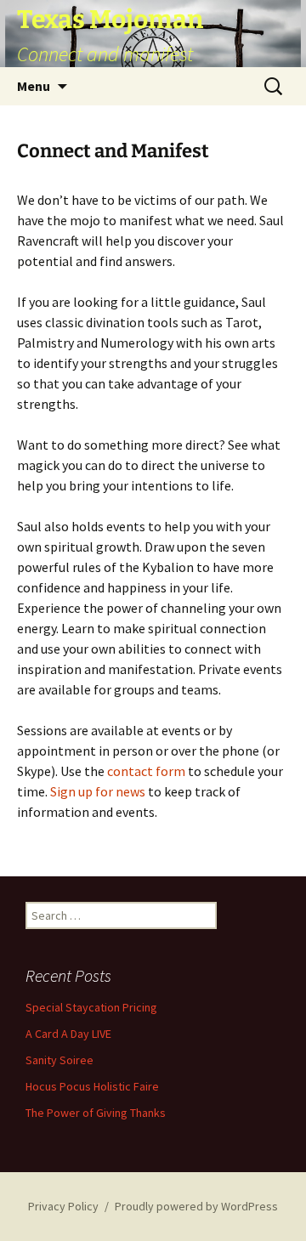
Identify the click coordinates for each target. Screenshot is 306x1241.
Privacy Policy (63, 1206)
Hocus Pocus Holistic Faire (92, 1086)
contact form (146, 770)
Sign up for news (97, 791)
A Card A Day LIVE (68, 1033)
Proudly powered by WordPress (196, 1206)
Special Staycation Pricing (91, 1007)
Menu (33, 85)
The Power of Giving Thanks (96, 1112)
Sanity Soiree (60, 1060)
